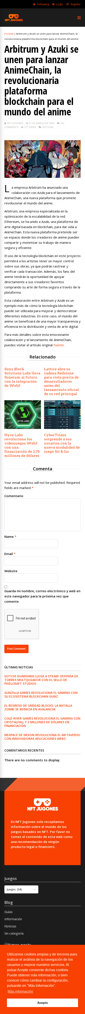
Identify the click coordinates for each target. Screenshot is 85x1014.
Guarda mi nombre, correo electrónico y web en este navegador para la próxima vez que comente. (42, 596)
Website (10, 571)
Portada (9, 33)
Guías (8, 912)
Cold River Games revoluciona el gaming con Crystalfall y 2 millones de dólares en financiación (42, 722)
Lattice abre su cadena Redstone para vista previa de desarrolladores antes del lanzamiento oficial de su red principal (61, 381)
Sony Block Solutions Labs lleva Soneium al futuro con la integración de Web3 (22, 377)
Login (59, 4)
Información (13, 919)
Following (43, 4)
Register (76, 4)
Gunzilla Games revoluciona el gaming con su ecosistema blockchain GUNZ (41, 694)
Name (9, 536)
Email (8, 554)
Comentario (13, 496)
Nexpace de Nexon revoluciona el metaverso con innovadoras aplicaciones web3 (42, 737)
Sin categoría (14, 933)
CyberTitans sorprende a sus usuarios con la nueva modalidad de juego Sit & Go (62, 443)
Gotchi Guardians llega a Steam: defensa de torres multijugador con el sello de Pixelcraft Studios (41, 680)
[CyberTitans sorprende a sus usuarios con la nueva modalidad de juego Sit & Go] (62, 427)
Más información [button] (20, 991)
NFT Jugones (15, 123)
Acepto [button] (42, 1002)
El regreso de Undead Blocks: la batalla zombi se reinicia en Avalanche (38, 707)
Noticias (47, 127)
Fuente (58, 345)
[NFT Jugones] (13, 21)
